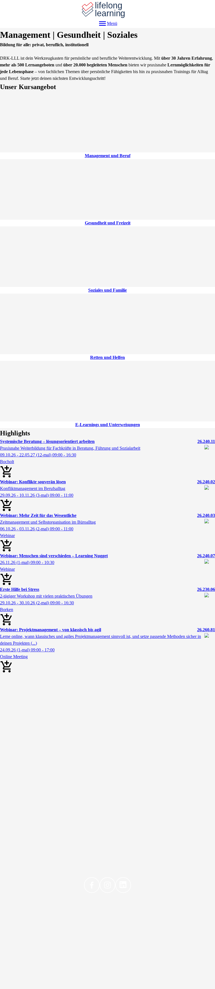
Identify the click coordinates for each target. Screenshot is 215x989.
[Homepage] (107, 9)
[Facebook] (92, 885)
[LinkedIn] (123, 885)
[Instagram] (107, 885)
